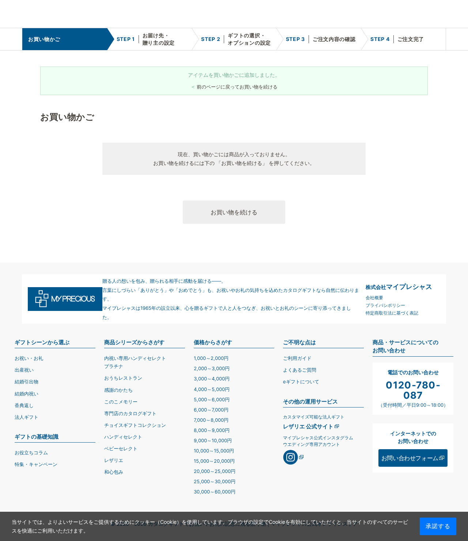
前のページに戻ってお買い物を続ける (237, 87)
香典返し (24, 405)
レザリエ (113, 460)
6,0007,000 (211, 410)
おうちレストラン (123, 378)
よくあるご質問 (299, 370)
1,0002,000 (211, 358)
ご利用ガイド (297, 358)
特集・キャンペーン (36, 464)
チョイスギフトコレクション (135, 425)
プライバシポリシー (385, 305)
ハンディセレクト (123, 437)
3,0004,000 (212, 379)
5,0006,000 (212, 399)
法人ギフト (26, 417)
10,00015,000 (214, 451)
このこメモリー (120, 402)
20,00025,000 (214, 471)
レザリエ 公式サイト (308, 426)
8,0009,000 (212, 430)
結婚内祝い (26, 394)
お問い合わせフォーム (409, 458)
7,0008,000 (211, 420)
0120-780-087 (413, 390)
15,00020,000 (214, 461)
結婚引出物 (26, 381)
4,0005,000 (212, 389)
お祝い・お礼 (29, 358)
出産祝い (24, 370)
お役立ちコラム (31, 452)
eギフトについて (301, 381)
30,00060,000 (214, 492)
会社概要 (374, 297)
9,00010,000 (213, 440)
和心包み (113, 472)
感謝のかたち (118, 390)
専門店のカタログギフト (130, 413)
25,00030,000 (214, 481)
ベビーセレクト (120, 448)
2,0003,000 (212, 368)
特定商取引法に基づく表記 (392, 313)
